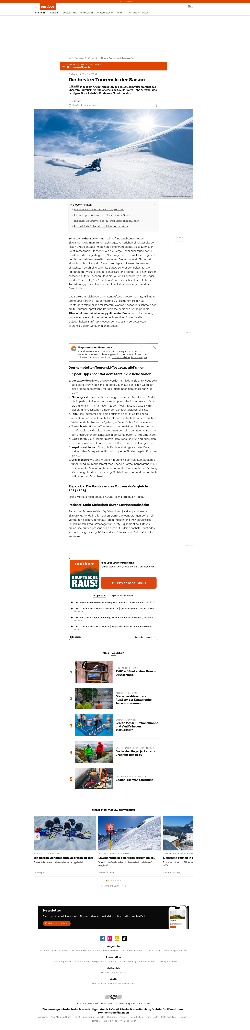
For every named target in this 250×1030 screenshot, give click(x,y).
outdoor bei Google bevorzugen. (129, 357)
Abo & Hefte (120, 973)
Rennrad (74, 950)
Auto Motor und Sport (61, 1017)
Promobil (95, 1021)
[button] (113, 154)
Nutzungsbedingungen (93, 961)
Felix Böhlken (75, 101)
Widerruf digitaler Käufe (175, 950)
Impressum (66, 961)
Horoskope (132, 13)
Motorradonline (168, 1017)
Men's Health (152, 1017)
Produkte (129, 1)
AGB (77, 961)
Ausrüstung (39, 13)
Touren (118, 13)
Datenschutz (113, 961)
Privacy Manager (130, 961)
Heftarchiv (106, 973)
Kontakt (54, 961)
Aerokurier (43, 1017)
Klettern (54, 13)
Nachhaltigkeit (86, 13)
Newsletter (45, 950)
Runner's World (110, 1021)
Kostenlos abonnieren (56, 923)
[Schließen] (154, 347)
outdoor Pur (130, 950)
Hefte (122, 1)
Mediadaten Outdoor (102, 984)
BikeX (77, 1017)
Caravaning (88, 1017)
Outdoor (183, 1017)
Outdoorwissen (103, 13)
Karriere (173, 961)
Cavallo (100, 1017)
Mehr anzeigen (111, 886)
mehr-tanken (136, 1017)
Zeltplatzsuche (70, 13)
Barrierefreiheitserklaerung (153, 961)
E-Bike (84, 950)
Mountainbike (60, 950)
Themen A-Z (116, 950)
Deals (145, 13)
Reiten (104, 950)
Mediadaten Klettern (125, 984)
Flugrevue (112, 1017)
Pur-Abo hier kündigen (149, 950)
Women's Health (128, 1021)
